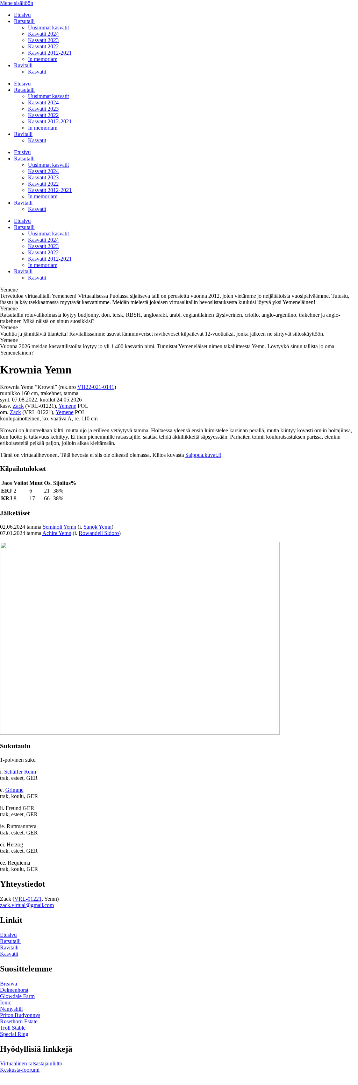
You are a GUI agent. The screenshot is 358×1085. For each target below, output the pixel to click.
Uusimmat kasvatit (48, 27)
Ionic (5, 1002)
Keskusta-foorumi (20, 1070)
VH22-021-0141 (95, 387)
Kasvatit (37, 72)
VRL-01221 (28, 899)
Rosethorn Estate (18, 1021)
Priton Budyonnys (20, 1015)
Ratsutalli (24, 21)
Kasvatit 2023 (43, 40)
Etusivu (22, 15)
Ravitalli (23, 65)
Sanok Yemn (98, 527)
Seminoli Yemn (59, 527)
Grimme (14, 790)
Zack (18, 406)
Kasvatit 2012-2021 (50, 53)
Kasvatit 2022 (43, 46)
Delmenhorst (14, 990)
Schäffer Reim (20, 772)
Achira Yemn (56, 533)
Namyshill (11, 1009)
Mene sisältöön (16, 3)
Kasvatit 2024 (43, 34)
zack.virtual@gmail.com (27, 905)
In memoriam (42, 59)
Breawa (8, 984)
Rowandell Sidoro (99, 533)
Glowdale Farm (17, 996)
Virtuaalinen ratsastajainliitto (31, 1063)
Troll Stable (13, 1028)
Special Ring (14, 1034)
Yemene (67, 406)
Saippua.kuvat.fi (203, 455)
